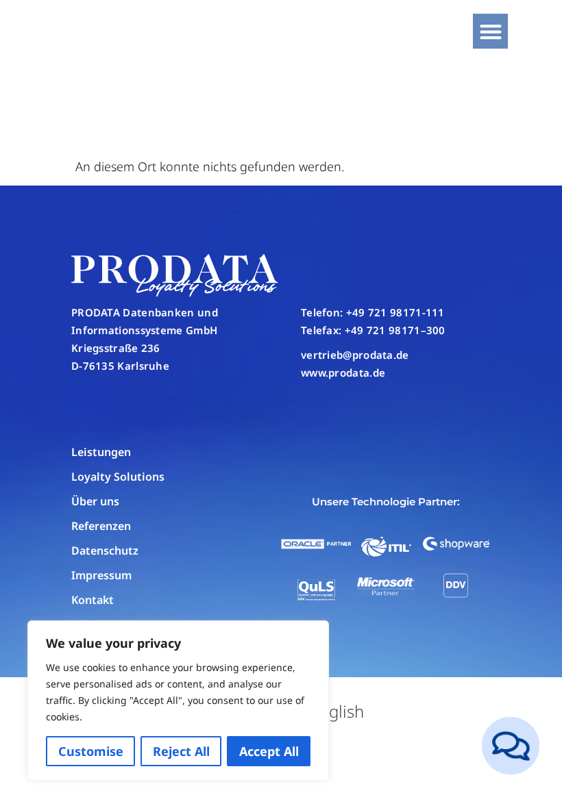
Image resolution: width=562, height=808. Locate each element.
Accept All (269, 751)
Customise (90, 751)
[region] (178, 700)
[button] (490, 31)
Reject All (181, 751)
